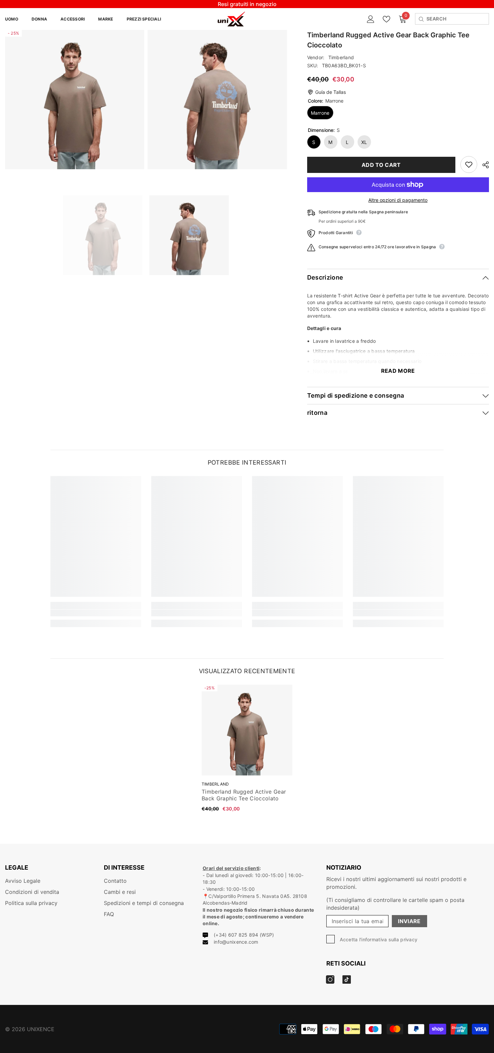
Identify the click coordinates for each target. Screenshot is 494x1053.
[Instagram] (240, 555)
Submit (247, 526)
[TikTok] (254, 555)
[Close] (326, 447)
